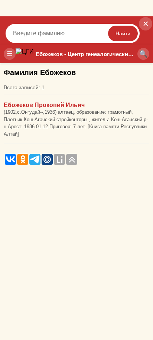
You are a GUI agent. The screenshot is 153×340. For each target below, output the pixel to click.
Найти (122, 33)
